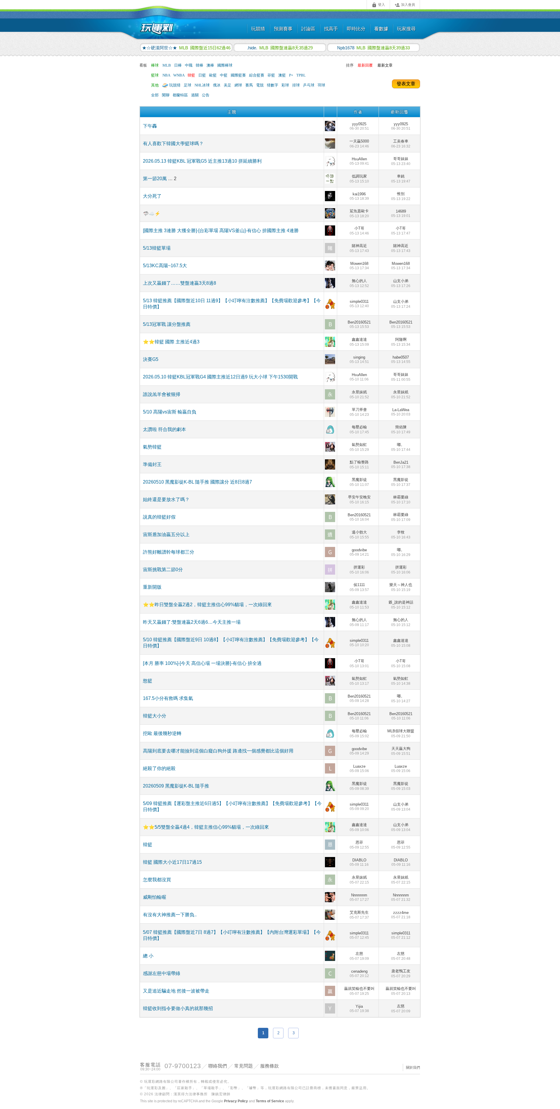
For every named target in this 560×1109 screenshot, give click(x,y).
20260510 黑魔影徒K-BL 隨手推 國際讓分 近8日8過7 (197, 481)
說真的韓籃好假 (159, 516)
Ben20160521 (359, 324)
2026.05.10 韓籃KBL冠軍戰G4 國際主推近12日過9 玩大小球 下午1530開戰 (220, 376)
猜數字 (273, 85)
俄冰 (217, 85)
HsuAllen (359, 161)
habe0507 (400, 359)
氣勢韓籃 (152, 446)
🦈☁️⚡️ (151, 213)
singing (359, 359)
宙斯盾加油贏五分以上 (166, 534)
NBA (166, 75)
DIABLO (359, 862)
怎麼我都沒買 (157, 879)
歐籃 (213, 75)
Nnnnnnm (359, 897)
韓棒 (200, 65)
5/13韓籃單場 (157, 248)
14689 (400, 213)
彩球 (285, 85)
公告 (205, 95)
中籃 (224, 75)
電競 (260, 85)
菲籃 (271, 75)
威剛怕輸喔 (154, 897)
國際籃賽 (239, 75)
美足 (228, 85)
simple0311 (359, 303)
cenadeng (359, 973)
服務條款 (269, 1065)
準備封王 (152, 464)
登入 (378, 5)
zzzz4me (400, 914)
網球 (239, 85)
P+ (291, 75)
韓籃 (192, 75)
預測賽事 (283, 28)
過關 (195, 95)
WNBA (179, 75)
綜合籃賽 (257, 75)
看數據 (381, 28)
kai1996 (359, 196)
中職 (189, 65)
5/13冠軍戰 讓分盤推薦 (166, 324)
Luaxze (359, 768)
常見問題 (243, 1065)
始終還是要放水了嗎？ (166, 499)
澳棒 (210, 65)
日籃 (202, 75)
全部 (155, 95)
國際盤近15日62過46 (186, 47)
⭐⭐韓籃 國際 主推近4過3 (171, 341)
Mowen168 (359, 265)
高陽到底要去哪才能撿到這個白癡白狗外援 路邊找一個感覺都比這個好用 (218, 750)
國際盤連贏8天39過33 (373, 47)
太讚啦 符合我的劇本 (164, 429)
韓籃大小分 (154, 715)
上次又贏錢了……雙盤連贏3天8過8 (179, 283)
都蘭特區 (181, 95)
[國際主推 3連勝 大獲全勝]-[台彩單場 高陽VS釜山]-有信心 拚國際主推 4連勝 (221, 230)
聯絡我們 (217, 1065)
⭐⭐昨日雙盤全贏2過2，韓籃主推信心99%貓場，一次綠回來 (207, 604)
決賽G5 (150, 359)
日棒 (178, 65)
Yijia (359, 1008)
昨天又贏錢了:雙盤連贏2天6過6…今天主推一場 (192, 622)
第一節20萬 (155, 178)
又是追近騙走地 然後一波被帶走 (176, 990)
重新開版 (152, 587)
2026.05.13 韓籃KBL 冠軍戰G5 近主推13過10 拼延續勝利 (202, 161)
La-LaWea (400, 412)
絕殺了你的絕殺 (159, 768)
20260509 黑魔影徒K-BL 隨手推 (176, 785)
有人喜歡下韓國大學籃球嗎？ (173, 143)
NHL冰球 (203, 85)
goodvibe (359, 552)
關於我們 (413, 1067)
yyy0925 (359, 126)
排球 (296, 85)
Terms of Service (270, 1101)
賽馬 (249, 85)
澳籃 (282, 75)
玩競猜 (258, 28)
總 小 (148, 955)
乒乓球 (309, 85)
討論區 (308, 28)
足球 (188, 85)
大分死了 (152, 196)
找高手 (331, 28)
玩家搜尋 (406, 28)
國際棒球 (224, 65)
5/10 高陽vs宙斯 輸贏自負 (169, 411)
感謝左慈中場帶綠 (161, 973)
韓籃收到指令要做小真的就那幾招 (178, 1008)
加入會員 (405, 5)
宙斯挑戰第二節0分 (163, 569)
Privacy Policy (236, 1101)
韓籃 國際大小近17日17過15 (172, 862)
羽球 (321, 85)
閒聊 (166, 95)
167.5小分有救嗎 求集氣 (168, 698)
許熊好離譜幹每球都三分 (168, 552)
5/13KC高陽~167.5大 (165, 265)
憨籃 (147, 680)
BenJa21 (400, 464)
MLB (167, 65)
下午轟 (150, 126)
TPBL (301, 75)
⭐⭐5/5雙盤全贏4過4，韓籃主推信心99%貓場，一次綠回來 (206, 827)
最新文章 (385, 65)
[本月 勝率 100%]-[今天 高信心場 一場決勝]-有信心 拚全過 (202, 663)
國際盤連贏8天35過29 (280, 47)
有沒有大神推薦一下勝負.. (170, 914)
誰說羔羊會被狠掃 (161, 394)
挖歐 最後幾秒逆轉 (162, 733)
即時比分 (356, 28)
